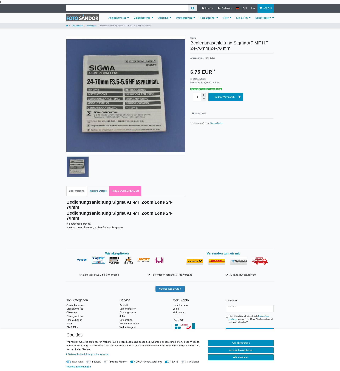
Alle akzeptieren (241, 342)
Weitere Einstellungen (78, 366)
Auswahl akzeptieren (241, 350)
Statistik (96, 361)
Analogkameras (117, 17)
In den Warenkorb (225, 96)
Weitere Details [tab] (98, 190)
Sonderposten (263, 17)
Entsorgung (126, 319)
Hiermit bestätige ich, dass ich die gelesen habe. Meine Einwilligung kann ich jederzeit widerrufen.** (251, 319)
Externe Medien (118, 361)
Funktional (193, 361)
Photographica (184, 17)
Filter (226, 17)
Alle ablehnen (240, 357)
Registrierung (180, 305)
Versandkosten (216, 123)
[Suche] (192, 8)
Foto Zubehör (207, 17)
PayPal (174, 361)
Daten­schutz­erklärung (80, 354)
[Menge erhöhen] (204, 95)
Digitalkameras (142, 17)
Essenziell (77, 361)
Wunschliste (200, 113)
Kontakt (124, 305)
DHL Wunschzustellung (149, 361)
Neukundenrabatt (129, 323)
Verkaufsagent (128, 327)
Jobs (122, 316)
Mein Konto (179, 312)
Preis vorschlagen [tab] (125, 190)
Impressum (102, 354)
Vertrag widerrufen (170, 288)
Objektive (163, 17)
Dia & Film (242, 17)
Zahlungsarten (128, 312)
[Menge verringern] (204, 99)
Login (176, 308)
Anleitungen (91, 26)
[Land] (237, 8)
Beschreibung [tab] (76, 190)
